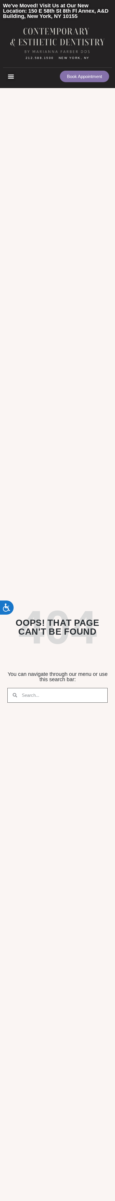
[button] (11, 76)
